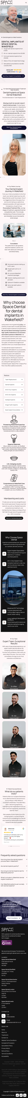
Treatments (5, 1035)
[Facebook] (21, 1095)
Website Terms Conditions (9, 1040)
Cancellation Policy (7, 1046)
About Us (4, 1032)
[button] (14, 155)
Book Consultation (13, 918)
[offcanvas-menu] (26, 2)
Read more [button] (6, 842)
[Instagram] (24, 1095)
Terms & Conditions (7, 1053)
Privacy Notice (6, 1048)
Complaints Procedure (8, 1043)
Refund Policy (5, 1051)
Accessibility (5, 1056)
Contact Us (5, 1038)
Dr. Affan (14, 686)
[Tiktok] (17, 1095)
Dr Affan (21, 324)
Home (3, 1030)
